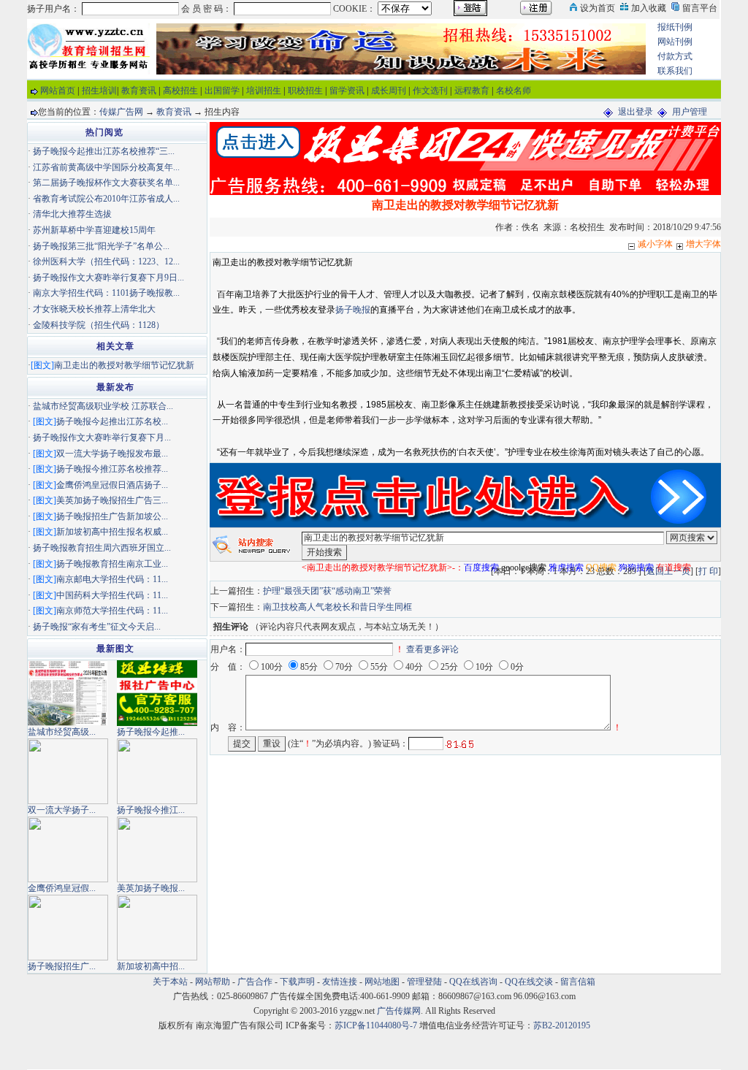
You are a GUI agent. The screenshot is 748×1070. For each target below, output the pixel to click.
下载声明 (297, 982)
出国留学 (222, 90)
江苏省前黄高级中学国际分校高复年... (106, 167)
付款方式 (674, 56)
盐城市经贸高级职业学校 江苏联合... (103, 406)
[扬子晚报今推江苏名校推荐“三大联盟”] (157, 770)
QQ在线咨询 (474, 982)
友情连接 (339, 982)
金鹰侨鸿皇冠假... (62, 888)
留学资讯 (347, 90)
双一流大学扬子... (62, 810)
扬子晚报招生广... (62, 966)
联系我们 (674, 71)
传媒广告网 (121, 112)
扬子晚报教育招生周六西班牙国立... (102, 548)
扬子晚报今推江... (151, 810)
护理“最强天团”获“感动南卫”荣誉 (327, 591)
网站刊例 (674, 42)
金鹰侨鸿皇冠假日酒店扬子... (112, 485)
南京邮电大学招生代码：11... (112, 579)
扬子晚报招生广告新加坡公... (112, 516)
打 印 (708, 571)
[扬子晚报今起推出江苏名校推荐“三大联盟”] (157, 692)
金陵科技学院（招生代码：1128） (98, 325)
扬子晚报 (352, 310)
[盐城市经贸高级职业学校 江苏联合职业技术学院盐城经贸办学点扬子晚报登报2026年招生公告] (68, 692)
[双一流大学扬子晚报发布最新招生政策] (68, 770)
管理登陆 (424, 982)
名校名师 (513, 90)
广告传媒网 (399, 1011)
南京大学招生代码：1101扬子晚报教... (106, 293)
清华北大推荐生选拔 (72, 214)
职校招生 (305, 90)
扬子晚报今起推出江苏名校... (112, 421)
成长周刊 (388, 90)
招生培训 (99, 90)
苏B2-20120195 (561, 1025)
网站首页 (57, 90)
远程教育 (471, 90)
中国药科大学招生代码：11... (112, 595)
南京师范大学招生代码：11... (112, 610)
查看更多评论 (432, 649)
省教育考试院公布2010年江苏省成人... (106, 199)
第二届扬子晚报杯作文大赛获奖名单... (106, 182)
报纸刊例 (674, 27)
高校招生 (180, 90)
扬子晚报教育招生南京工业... (112, 564)
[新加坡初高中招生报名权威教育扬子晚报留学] (157, 926)
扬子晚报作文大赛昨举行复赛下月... (102, 437)
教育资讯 (138, 90)
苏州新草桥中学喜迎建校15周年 (94, 230)
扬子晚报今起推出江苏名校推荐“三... (104, 151)
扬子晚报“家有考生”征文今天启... (97, 627)
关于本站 (170, 982)
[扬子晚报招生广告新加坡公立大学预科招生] (68, 926)
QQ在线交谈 (529, 982)
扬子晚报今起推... (151, 732)
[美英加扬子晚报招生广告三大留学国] (157, 848)
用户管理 (689, 112)
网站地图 (382, 982)
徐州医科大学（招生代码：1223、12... (106, 261)
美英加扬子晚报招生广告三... (112, 500)
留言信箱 (577, 982)
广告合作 (254, 982)
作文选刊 (430, 90)
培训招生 (263, 90)
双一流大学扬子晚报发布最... (112, 453)
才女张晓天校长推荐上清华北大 (94, 309)
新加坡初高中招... (151, 966)
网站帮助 (212, 982)
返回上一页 (668, 571)
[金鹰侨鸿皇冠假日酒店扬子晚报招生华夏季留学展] (68, 848)
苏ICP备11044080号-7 (376, 1025)
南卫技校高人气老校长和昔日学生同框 (337, 607)
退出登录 (635, 112)
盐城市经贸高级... (62, 732)
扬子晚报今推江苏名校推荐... (112, 469)
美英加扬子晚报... (151, 888)
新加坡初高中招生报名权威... (112, 532)
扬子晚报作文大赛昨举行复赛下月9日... (108, 277)
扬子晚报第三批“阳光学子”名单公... (101, 246)
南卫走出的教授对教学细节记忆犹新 (124, 365)
